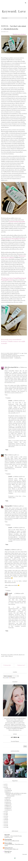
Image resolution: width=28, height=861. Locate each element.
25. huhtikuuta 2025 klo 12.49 (16, 594)
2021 (5, 815)
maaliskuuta (7, 807)
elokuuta (7, 799)
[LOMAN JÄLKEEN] (21, 760)
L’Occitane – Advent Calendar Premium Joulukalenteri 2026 (13, 836)
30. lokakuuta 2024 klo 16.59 (19, 527)
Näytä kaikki (25, 854)
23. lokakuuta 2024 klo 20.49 (19, 400)
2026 (5, 784)
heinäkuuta (7, 800)
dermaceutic (17, 353)
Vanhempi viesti (20, 665)
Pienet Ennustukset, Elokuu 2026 (11, 849)
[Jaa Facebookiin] (24, 353)
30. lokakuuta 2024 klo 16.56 (19, 476)
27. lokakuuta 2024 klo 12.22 (13, 455)
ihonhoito (10, 354)
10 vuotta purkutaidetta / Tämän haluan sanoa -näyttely (14, 845)
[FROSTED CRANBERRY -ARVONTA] (9, 760)
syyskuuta (7, 797)
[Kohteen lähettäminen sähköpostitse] (21, 353)
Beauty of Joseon (5, 353)
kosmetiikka (9, 355)
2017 (5, 821)
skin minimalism (9, 356)
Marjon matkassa (8, 843)
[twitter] (11, 737)
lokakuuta (7, 792)
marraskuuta (8, 790)
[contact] (18, 737)
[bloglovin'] (14, 737)
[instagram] (13, 737)
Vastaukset (8, 398)
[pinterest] (15, 737)
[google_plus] (17, 737)
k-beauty (15, 354)
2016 (5, 822)
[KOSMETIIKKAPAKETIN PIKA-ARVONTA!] (21, 771)
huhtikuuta (7, 805)
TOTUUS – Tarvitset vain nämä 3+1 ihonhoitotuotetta (13, 795)
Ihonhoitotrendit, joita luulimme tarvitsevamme (16, 793)
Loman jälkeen (8, 852)
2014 (5, 825)
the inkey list (17, 356)
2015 (5, 824)
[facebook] (12, 737)
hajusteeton (4, 354)
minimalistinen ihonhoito (18, 355)
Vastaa (6, 395)
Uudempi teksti (7, 665)
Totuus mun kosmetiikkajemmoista (12, 841)
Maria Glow (7, 835)
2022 (5, 813)
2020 (5, 816)
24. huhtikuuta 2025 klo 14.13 (16, 550)
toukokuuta (7, 804)
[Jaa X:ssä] (23, 353)
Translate (13, 678)
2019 (5, 818)
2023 (5, 811)
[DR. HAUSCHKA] (9, 771)
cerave (11, 353)
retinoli (3, 356)
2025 (5, 786)
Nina (6, 455)
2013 (5, 827)
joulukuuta (7, 789)
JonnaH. (10, 400)
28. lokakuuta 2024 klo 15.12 (18, 506)
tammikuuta (7, 810)
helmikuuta (7, 808)
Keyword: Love (14, 11)
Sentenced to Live (9, 848)
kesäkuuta (7, 802)
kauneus (3, 355)
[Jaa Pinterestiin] (26, 353)
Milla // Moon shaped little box (11, 367)
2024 (5, 787)
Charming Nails (8, 506)
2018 (5, 819)
